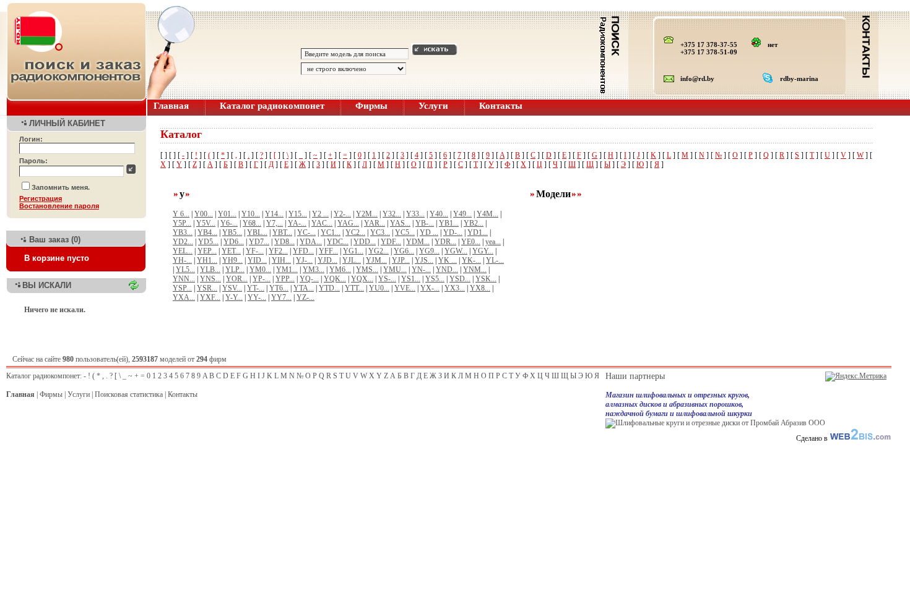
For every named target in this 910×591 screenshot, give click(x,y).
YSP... (182, 288)
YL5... (185, 269)
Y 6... (181, 214)
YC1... (330, 232)
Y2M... (367, 214)
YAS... (400, 223)
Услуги (433, 106)
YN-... (421, 269)
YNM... (475, 269)
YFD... (303, 251)
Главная (171, 106)
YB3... (183, 232)
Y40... (439, 214)
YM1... (287, 269)
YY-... (257, 297)
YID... (257, 260)
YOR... (237, 278)
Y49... (462, 214)
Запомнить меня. (61, 187)
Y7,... (274, 223)
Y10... (250, 214)
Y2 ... (320, 214)
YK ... (447, 260)
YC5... (405, 232)
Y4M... (487, 214)
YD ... (429, 232)
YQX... (362, 278)
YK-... (471, 260)
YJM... (376, 260)
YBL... (257, 232)
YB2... (473, 223)
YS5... (434, 278)
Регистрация (40, 198)
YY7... (281, 297)
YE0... (470, 241)
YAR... (374, 223)
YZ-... (305, 297)
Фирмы (371, 106)
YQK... (335, 278)
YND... (447, 269)
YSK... (485, 278)
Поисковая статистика (129, 394)
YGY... (482, 251)
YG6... (404, 251)
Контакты (500, 106)
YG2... (378, 251)
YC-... (306, 232)
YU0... (379, 288)
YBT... (282, 232)
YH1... (207, 260)
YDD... (364, 241)
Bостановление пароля (59, 206)
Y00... (203, 214)
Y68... (252, 223)
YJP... (401, 260)
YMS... (367, 269)
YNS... (210, 278)
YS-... (387, 278)
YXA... (184, 297)
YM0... (260, 269)
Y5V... (205, 223)
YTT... (354, 288)
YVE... (404, 288)
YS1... (410, 278)
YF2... (278, 251)
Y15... (297, 214)
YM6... (340, 269)
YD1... (477, 232)
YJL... (351, 260)
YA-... (297, 223)
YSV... (232, 288)
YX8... (480, 288)
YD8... (284, 241)
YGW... (455, 251)
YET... (231, 251)
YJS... (424, 260)
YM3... (313, 269)
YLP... (235, 269)
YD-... (452, 232)
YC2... (355, 232)
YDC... (338, 241)
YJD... (327, 260)
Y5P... (182, 223)
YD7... (259, 241)
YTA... (303, 288)
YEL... (183, 251)
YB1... (449, 223)
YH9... (232, 260)
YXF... (210, 297)
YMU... (395, 269)
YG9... (429, 251)
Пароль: (33, 160)
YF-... (255, 251)
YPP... (285, 278)
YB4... (207, 232)
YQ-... (309, 278)
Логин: (31, 139)
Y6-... (229, 223)
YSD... (459, 278)
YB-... (424, 223)
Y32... (392, 214)
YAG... (348, 223)
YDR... (445, 241)
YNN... (184, 278)
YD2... (183, 241)
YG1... (353, 251)
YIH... (281, 260)
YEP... (207, 251)
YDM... (418, 241)
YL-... (495, 260)
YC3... (380, 232)
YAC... (321, 223)
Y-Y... (234, 297)
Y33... (415, 214)
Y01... (227, 214)
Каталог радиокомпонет (272, 106)
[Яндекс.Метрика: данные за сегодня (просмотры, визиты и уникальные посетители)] (855, 376)
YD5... (208, 241)
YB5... (232, 232)
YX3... (454, 288)
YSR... (207, 288)
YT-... (255, 288)
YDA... (311, 241)
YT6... (278, 288)
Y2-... (342, 214)
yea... (493, 241)
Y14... (274, 214)
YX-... (430, 288)
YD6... (233, 241)
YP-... (262, 278)
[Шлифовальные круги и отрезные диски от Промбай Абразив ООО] (715, 423)
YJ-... (304, 260)
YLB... (210, 269)
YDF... (391, 241)
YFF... (328, 251)
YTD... (329, 288)
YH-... (182, 260)
